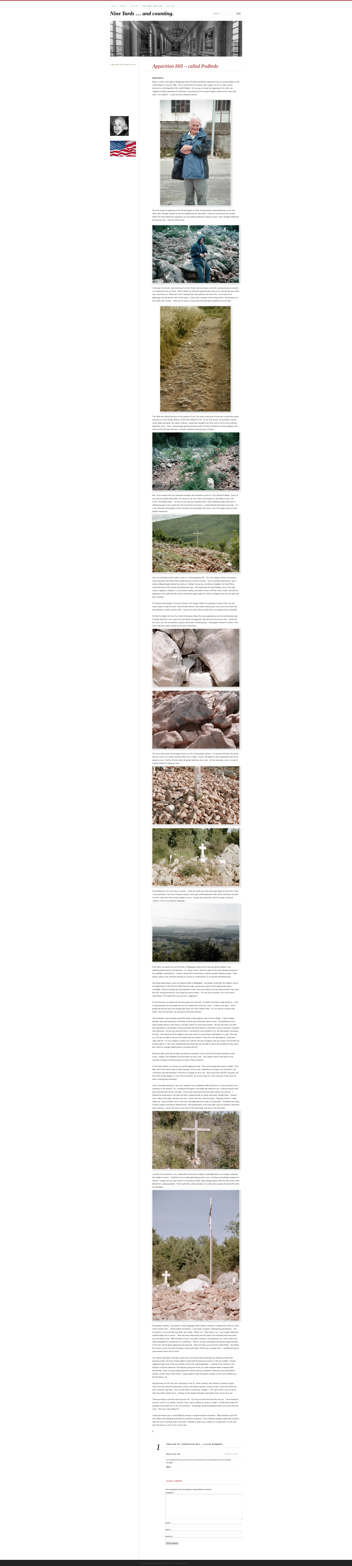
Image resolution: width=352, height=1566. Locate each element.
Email (168, 1529)
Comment (170, 1493)
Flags (113, 6)
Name (168, 1523)
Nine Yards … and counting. (142, 13)
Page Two (170, 6)
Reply (168, 1467)
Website (169, 1536)
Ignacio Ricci (183, 1563)
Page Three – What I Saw (152, 6)
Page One (134, 6)
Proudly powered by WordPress (151, 1563)
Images (123, 6)
